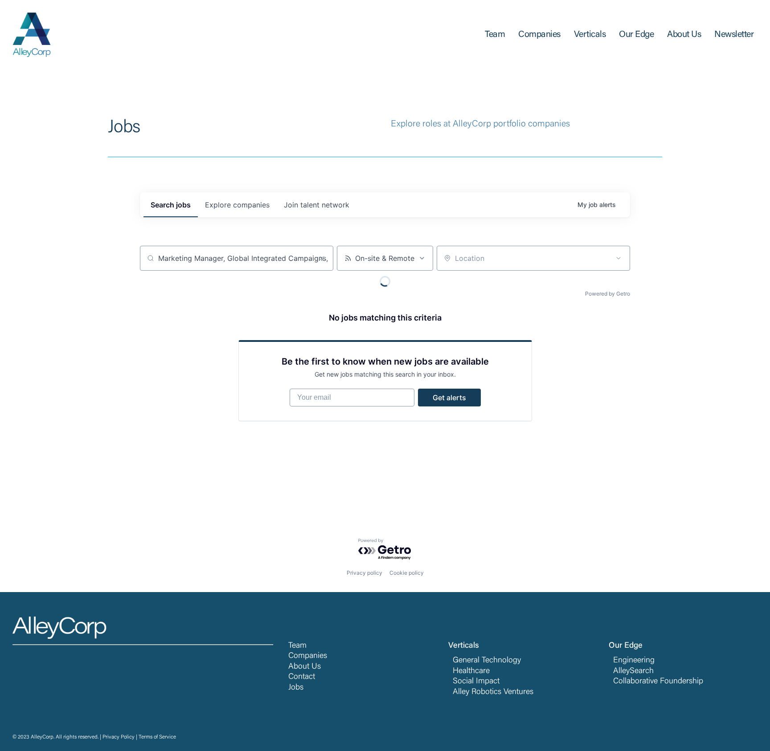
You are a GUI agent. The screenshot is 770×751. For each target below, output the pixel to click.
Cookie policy (406, 572)
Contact (301, 677)
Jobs (295, 688)
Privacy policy (364, 572)
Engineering (634, 661)
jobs (171, 204)
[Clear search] (322, 258)
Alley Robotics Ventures (493, 692)
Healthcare (471, 671)
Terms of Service (157, 737)
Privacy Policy (118, 737)
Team (297, 646)
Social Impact (476, 682)
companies (237, 204)
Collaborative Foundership (658, 682)
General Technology (487, 661)
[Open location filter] (618, 258)
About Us (304, 667)
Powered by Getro (607, 293)
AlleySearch (633, 671)
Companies (307, 656)
